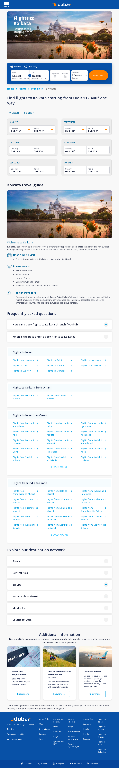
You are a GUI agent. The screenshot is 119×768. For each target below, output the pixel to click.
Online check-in (71, 720)
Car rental (87, 724)
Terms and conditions (16, 734)
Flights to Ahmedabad (23, 360)
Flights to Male (102, 743)
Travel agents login (73, 745)
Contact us (58, 731)
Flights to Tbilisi (102, 720)
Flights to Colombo (102, 750)
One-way (32, 66)
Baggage (42, 734)
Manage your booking (59, 720)
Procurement (74, 731)
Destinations (44, 729)
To (33, 73)
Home (10, 88)
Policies (10, 729)
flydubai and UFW (58, 742)
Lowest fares (88, 719)
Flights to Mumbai (56, 370)
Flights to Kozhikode (91, 365)
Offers (41, 724)
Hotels (86, 729)
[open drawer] (6, 4)
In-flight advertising (73, 737)
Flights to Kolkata (55, 365)
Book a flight (44, 719)
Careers (86, 739)
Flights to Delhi (54, 360)
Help (41, 739)
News (55, 727)
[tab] (14, 112)
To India (35, 88)
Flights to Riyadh (102, 728)
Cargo (55, 736)
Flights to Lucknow (22, 370)
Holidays (87, 734)
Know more (23, 694)
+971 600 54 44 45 (14, 739)
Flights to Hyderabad (91, 360)
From (14, 73)
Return (17, 66)
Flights (22, 88)
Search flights (98, 75)
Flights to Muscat (102, 735)
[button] (59, 325)
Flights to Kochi (20, 365)
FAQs (70, 727)
